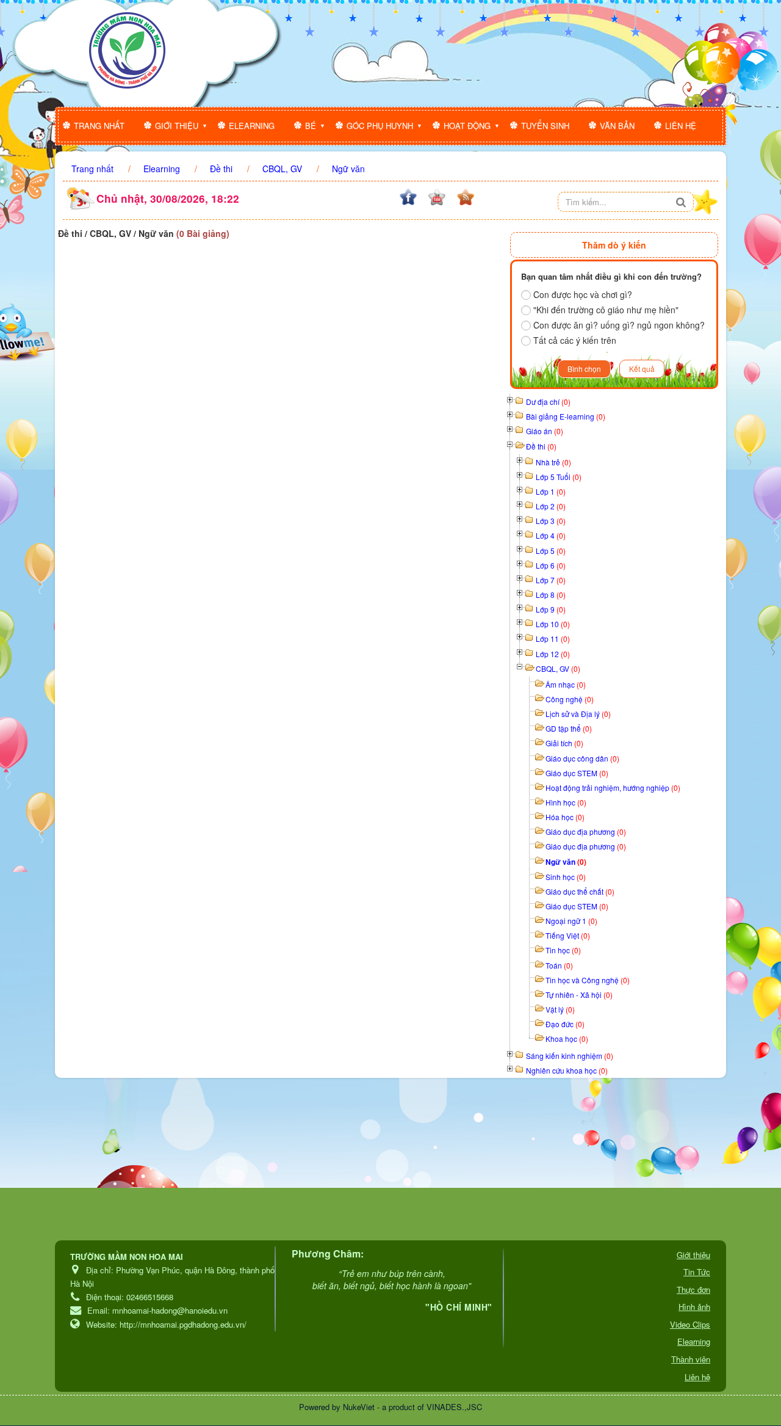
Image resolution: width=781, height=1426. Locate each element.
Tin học (563, 950)
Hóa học (565, 817)
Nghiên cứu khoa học (567, 1070)
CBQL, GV (558, 668)
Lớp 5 (551, 550)
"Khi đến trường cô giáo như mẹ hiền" (605, 310)
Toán (559, 965)
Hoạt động (467, 125)
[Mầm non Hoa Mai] (127, 50)
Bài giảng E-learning (565, 416)
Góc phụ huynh (380, 125)
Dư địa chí (548, 401)
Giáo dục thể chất (579, 891)
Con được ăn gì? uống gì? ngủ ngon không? (619, 325)
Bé (310, 125)
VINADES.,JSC (454, 1407)
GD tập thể (568, 728)
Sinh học (565, 876)
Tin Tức (696, 1272)
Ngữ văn (565, 861)
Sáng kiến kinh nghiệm (569, 1055)
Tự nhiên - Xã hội (579, 994)
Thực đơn (693, 1289)
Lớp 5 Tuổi (558, 476)
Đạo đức (565, 1024)
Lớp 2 (551, 506)
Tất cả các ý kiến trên (574, 340)
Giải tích (564, 743)
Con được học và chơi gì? (582, 294)
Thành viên (690, 1359)
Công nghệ (569, 699)
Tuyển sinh (545, 125)
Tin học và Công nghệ (587, 980)
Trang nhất (99, 125)
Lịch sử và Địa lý (578, 713)
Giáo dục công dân (582, 758)
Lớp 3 (551, 520)
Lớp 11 (553, 638)
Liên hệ (680, 125)
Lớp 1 (551, 491)
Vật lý (560, 1009)
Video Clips (690, 1324)
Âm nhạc (565, 684)
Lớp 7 (551, 580)
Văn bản (617, 125)
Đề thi (541, 446)
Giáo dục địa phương (585, 831)
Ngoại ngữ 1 (571, 920)
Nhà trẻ (553, 462)
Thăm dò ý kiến (614, 245)
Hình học (565, 802)
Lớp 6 (551, 565)
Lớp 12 (553, 654)
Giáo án (544, 431)
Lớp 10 (553, 624)
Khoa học (566, 1038)
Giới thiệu (176, 125)
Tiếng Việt (567, 935)
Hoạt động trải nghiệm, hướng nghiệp (612, 787)
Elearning (252, 125)
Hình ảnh (694, 1306)
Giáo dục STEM (576, 773)
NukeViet (359, 1407)
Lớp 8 (551, 594)
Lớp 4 (551, 535)
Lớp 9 (551, 609)
